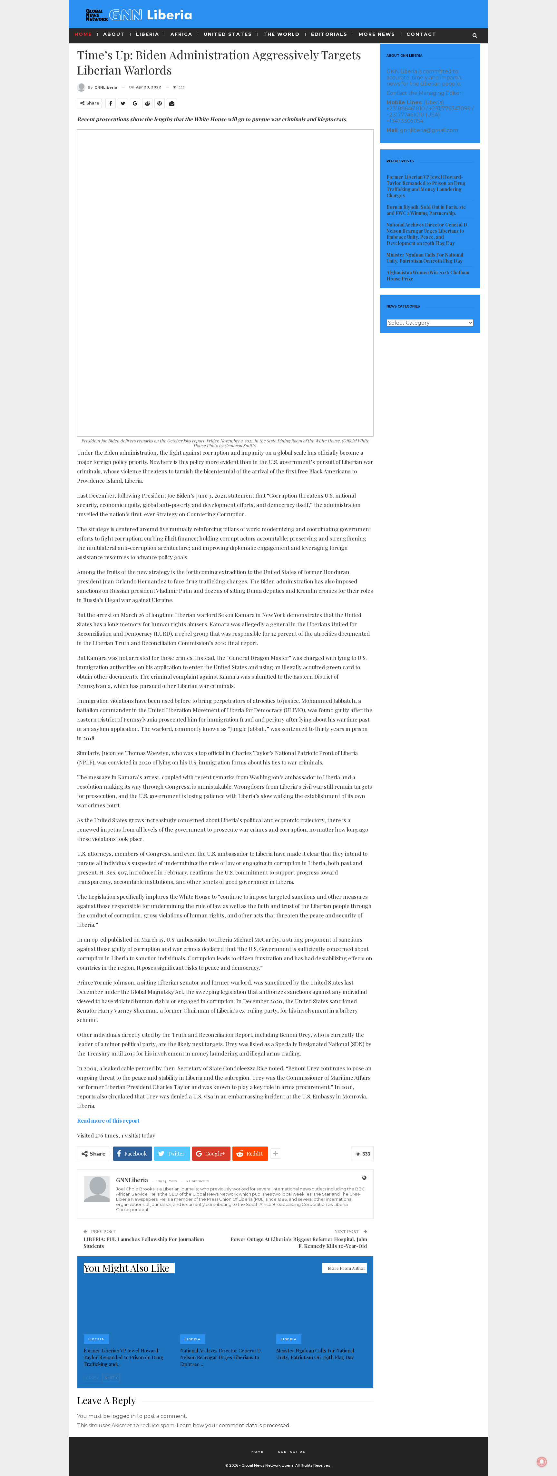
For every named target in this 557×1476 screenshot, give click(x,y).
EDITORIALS (329, 34)
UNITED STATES (228, 34)
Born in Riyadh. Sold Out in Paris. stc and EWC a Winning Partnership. (426, 210)
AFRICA (181, 34)
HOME (83, 34)
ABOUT (114, 34)
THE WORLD (281, 34)
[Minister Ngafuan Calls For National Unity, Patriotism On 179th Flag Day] (321, 1312)
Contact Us (292, 1451)
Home (257, 1451)
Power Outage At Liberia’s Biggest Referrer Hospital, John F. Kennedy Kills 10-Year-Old (298, 1242)
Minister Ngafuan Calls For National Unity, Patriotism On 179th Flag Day (424, 258)
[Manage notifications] (542, 1462)
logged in (123, 1416)
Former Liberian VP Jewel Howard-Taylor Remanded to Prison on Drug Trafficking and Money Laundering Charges (425, 186)
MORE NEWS (377, 34)
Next (110, 1378)
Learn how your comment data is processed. (233, 1425)
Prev (93, 1378)
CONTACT (421, 34)
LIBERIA (147, 34)
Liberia (96, 1339)
